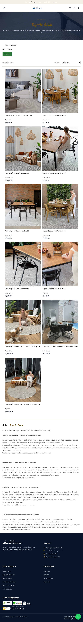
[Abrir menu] (4, 8)
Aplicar (7, 54)
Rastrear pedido (7, 578)
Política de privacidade (9, 582)
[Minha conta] (74, 8)
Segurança (47, 582)
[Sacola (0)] (78, 8)
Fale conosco (6, 571)
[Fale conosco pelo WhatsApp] (78, 617)
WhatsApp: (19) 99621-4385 (54, 548)
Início (6, 45)
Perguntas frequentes (9, 575)
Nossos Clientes (48, 578)
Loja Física (46, 575)
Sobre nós (47, 571)
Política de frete (7, 589)
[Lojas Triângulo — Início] (37, 7)
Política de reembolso (9, 585)
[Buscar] (70, 8)
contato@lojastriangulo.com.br (55, 551)
